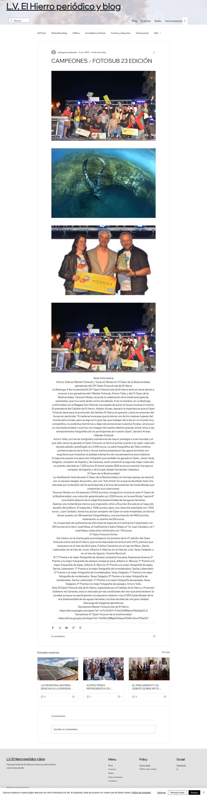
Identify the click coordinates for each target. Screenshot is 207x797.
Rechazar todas (177, 792)
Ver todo (166, 652)
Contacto (112, 781)
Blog (110, 765)
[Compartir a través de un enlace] (73, 627)
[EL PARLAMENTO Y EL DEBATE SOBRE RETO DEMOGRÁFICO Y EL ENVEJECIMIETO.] (149, 668)
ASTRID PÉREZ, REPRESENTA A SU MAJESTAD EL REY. (98, 687)
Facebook (181, 765)
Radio (111, 773)
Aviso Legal (144, 765)
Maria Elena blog (59, 33)
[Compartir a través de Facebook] (52, 627)
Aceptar (194, 792)
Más (156, 33)
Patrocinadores (115, 777)
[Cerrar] (203, 792)
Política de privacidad (141, 792)
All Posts (41, 33)
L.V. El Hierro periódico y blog (63, 6)
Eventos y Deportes (120, 33)
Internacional (142, 33)
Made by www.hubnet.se (17, 787)
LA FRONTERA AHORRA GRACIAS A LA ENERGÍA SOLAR (56, 687)
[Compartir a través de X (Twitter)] (59, 627)
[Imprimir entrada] (80, 627)
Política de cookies (148, 769)
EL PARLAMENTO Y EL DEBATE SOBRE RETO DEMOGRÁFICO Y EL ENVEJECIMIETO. (145, 687)
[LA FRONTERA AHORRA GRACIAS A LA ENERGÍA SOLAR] (57, 668)
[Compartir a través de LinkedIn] (66, 627)
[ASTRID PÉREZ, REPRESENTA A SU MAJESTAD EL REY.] (103, 668)
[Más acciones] (154, 52)
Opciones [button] (161, 792)
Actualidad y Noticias (95, 33)
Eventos (112, 769)
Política (76, 33)
